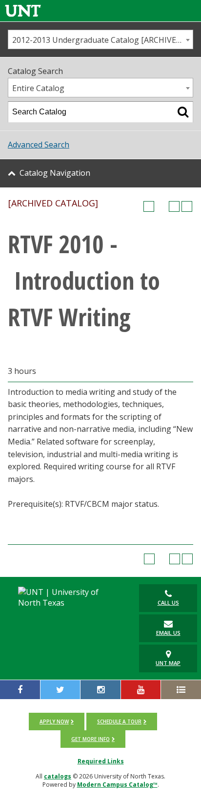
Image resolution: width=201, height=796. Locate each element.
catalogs (57, 776)
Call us (168, 602)
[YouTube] (141, 689)
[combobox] (100, 39)
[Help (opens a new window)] (186, 206)
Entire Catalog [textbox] (38, 88)
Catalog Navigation (55, 172)
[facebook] (20, 689)
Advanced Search (38, 144)
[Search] (183, 112)
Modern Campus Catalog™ (117, 784)
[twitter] (60, 689)
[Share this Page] (161, 206)
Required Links (101, 761)
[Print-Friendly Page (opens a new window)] (174, 206)
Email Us (168, 632)
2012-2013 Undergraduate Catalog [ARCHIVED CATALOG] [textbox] (102, 40)
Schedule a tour (119, 721)
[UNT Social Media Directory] (181, 689)
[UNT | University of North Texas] (66, 597)
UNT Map (168, 662)
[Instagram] (100, 689)
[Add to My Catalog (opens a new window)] (148, 206)
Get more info (90, 739)
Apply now (54, 721)
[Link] (23, 10)
